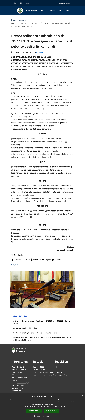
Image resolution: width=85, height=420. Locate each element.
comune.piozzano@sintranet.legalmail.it (52, 375)
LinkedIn (58, 259)
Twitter (27, 259)
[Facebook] (59, 10)
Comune (39, 52)
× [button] (82, 395)
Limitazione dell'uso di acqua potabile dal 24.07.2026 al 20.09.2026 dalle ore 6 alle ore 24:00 (42, 322)
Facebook (17, 259)
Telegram (47, 259)
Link (63, 406)
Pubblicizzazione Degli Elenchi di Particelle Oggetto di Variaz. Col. (37, 332)
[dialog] (42, 406)
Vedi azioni (14, 265)
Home (13, 20)
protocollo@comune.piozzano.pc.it (51, 372)
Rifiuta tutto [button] (51, 411)
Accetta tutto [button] (34, 411)
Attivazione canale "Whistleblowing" (26, 328)
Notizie (21, 20)
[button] (42, 416)
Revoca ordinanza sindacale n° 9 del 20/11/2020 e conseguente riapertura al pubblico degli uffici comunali (42, 338)
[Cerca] (72, 10)
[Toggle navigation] (5, 10)
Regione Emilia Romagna (20, 3)
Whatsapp (37, 259)
